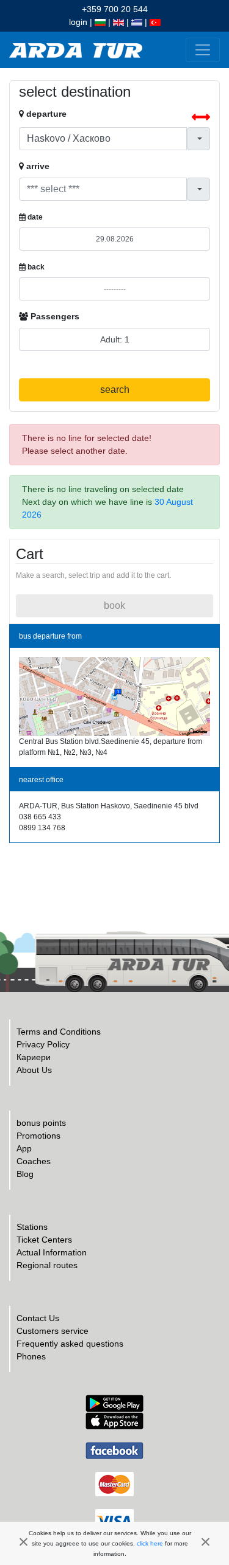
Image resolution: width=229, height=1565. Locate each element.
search (114, 389)
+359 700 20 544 (115, 9)
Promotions (38, 1135)
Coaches (33, 1161)
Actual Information (51, 1252)
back (35, 267)
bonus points (41, 1123)
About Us (34, 1070)
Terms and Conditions (58, 1031)
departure (45, 114)
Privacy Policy (43, 1044)
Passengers (53, 316)
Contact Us (37, 1318)
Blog (25, 1174)
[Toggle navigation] (203, 50)
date (34, 217)
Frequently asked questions (69, 1343)
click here (150, 1543)
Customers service (52, 1331)
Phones (31, 1356)
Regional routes (47, 1265)
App (24, 1148)
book (114, 605)
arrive (36, 166)
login (78, 22)
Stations (32, 1227)
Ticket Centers (44, 1239)
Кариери (33, 1057)
